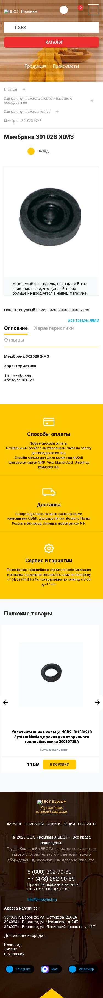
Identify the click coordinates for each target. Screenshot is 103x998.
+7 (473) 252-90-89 (51, 879)
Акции (69, 824)
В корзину (59, 764)
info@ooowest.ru (42, 899)
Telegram (23, 969)
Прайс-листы (66, 66)
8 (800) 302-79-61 (49, 872)
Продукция (35, 66)
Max (54, 969)
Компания (35, 824)
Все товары (83, 320)
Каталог (54, 42)
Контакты (87, 824)
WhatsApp (86, 969)
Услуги (54, 824)
